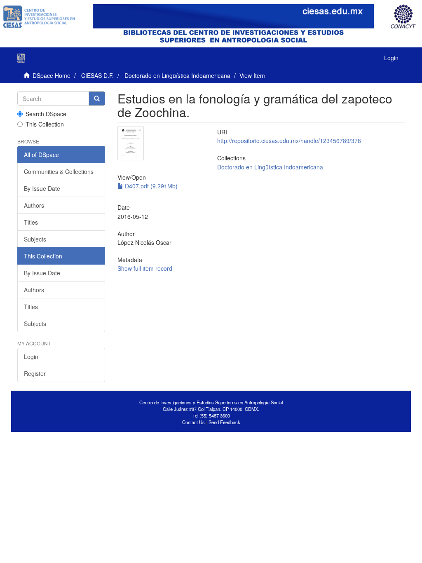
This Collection (45, 124)
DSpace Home (51, 75)
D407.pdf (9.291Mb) (150, 186)
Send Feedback (224, 422)
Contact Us (193, 422)
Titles (31, 222)
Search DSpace (46, 114)
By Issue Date (42, 188)
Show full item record (144, 268)
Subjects (35, 239)
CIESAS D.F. (97, 75)
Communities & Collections (59, 171)
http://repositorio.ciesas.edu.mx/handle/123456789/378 (289, 140)
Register (35, 373)
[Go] (97, 98)
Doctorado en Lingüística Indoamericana (177, 75)
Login (31, 356)
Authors (34, 205)
